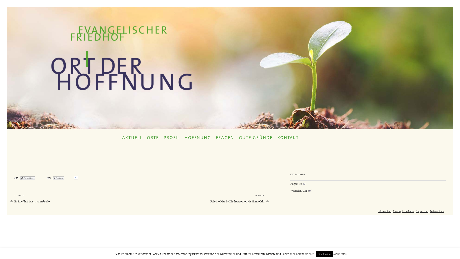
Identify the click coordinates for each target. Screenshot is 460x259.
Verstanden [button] (324, 254)
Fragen (225, 137)
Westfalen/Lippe (299, 190)
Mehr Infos (340, 254)
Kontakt (288, 137)
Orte (153, 137)
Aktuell (132, 137)
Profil (172, 137)
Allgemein (296, 183)
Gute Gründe (256, 137)
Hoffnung (198, 137)
